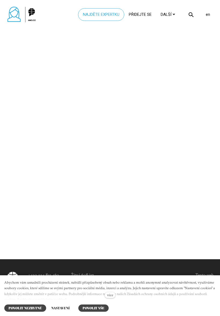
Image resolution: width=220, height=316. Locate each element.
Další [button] (166, 14)
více (110, 295)
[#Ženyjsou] (22, 14)
